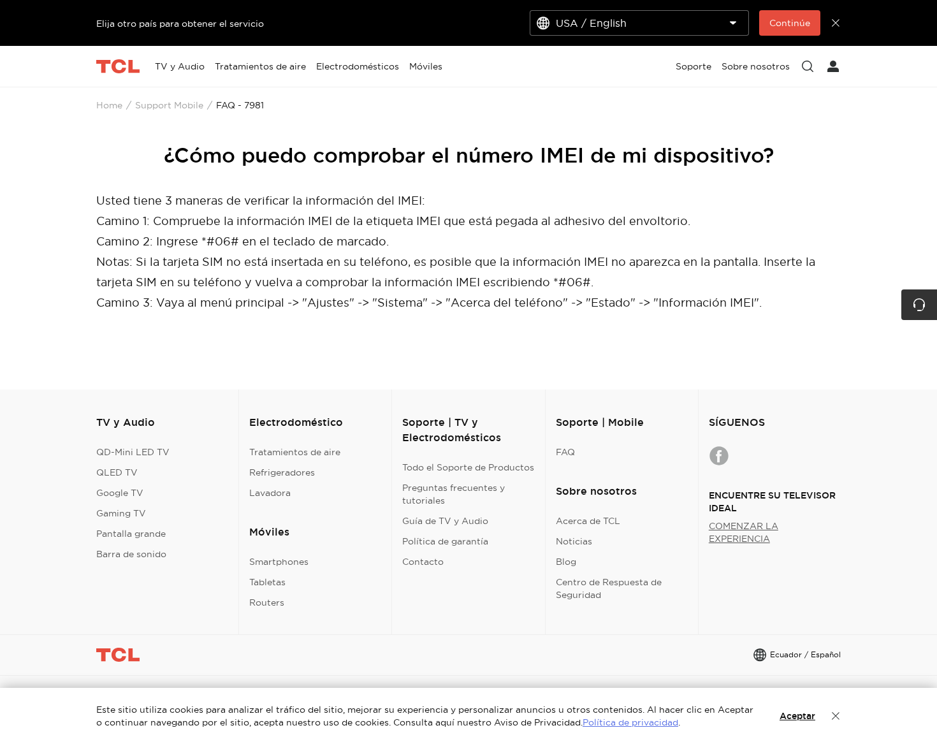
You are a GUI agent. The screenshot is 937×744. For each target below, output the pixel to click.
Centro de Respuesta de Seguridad (609, 588)
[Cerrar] (835, 716)
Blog (566, 561)
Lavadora (270, 493)
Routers (266, 602)
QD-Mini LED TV (133, 452)
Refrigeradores (282, 472)
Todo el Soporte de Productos (468, 467)
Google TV (119, 493)
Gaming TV (121, 513)
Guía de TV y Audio (445, 521)
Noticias (574, 541)
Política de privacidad (630, 722)
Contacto (423, 561)
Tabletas (267, 582)
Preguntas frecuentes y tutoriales (453, 494)
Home (109, 105)
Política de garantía (445, 541)
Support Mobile (169, 105)
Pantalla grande (131, 533)
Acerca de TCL (588, 521)
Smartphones (279, 561)
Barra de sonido (131, 554)
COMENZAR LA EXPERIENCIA (743, 532)
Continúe (789, 23)
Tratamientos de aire (294, 452)
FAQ (565, 452)
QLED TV (117, 472)
